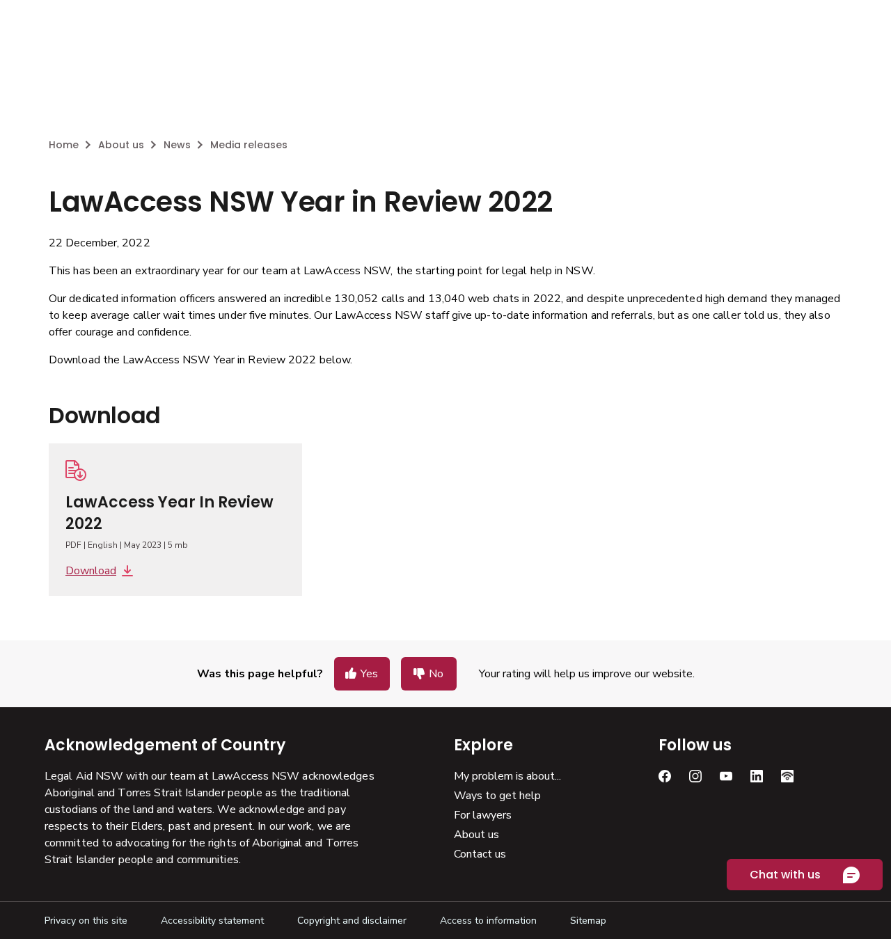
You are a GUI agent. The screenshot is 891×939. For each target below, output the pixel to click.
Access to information (488, 920)
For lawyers (483, 815)
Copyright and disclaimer (352, 920)
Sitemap (588, 920)
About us (476, 834)
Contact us (480, 854)
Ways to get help (497, 795)
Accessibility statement (212, 920)
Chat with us (785, 875)
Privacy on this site (86, 920)
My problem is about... (507, 776)
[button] (362, 674)
